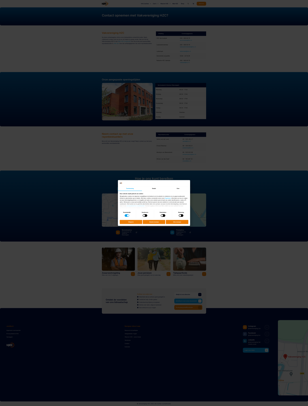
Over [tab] (178, 188)
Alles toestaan (177, 222)
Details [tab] (154, 188)
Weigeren (131, 222)
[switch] (145, 215)
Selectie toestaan (154, 222)
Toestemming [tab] (130, 188)
